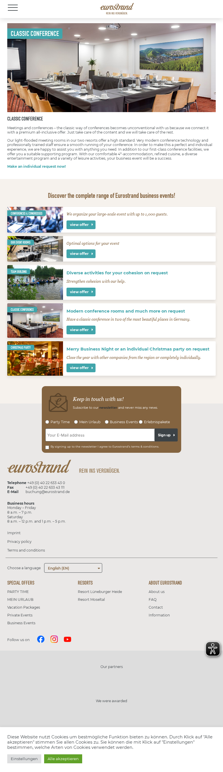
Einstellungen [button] (24, 758)
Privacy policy (19, 541)
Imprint (14, 533)
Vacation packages (23, 607)
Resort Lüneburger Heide (100, 592)
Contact (156, 607)
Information (159, 615)
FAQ (153, 599)
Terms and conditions (26, 550)
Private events (20, 615)
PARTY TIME (18, 592)
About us (157, 592)
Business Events (21, 623)
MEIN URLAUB (20, 599)
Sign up (164, 435)
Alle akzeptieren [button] (63, 758)
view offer (79, 224)
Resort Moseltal (91, 599)
